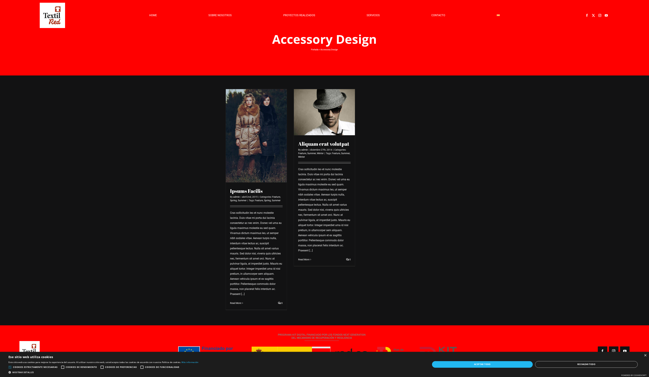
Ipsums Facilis (246, 190)
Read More (235, 303)
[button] (103, 372)
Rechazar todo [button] (586, 364)
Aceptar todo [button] (482, 364)
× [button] (645, 355)
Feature (276, 197)
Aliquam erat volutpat (323, 143)
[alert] (324, 364)
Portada (314, 49)
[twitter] (593, 15)
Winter (320, 153)
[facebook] (586, 15)
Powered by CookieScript (633, 375)
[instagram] (599, 15)
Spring (233, 200)
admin (236, 197)
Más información (190, 362)
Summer (242, 200)
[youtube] (606, 15)
